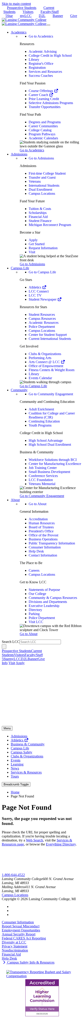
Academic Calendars (43, 138)
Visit (32, 252)
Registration (37, 67)
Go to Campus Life (42, 272)
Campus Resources (42, 318)
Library (34, 59)
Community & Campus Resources (53, 598)
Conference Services (43, 476)
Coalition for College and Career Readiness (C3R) (52, 415)
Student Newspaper (43, 299)
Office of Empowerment (46, 366)
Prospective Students (21, 8)
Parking (34, 614)
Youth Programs (40, 425)
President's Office (41, 531)
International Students (44, 185)
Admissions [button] (19, 154)
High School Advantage (46, 440)
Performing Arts (40, 358)
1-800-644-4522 (13, 875)
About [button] (15, 500)
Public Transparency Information (52, 543)
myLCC (26, 16)
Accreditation (38, 519)
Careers (34, 570)
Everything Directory (61, 844)
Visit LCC (36, 622)
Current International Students (50, 339)
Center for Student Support (48, 335)
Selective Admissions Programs (51, 103)
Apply (33, 240)
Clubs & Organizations (45, 354)
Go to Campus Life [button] (33, 386)
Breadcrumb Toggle (16, 784)
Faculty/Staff (50, 12)
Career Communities (43, 126)
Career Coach (39, 95)
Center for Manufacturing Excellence (55, 464)
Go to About (37, 504)
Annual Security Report (18, 934)
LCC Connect (39, 291)
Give (73, 16)
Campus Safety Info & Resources (30, 962)
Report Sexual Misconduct (20, 926)
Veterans (35, 181)
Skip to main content (16, 4)
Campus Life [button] (20, 268)
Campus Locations (42, 193)
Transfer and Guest (42, 177)
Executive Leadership (44, 606)
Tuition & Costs (40, 209)
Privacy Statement (14, 946)
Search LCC (10, 642)
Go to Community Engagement (51, 394)
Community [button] (19, 390)
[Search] (4, 646)
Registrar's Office (41, 63)
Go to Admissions (41, 158)
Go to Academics (41, 36)
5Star (9, 16)
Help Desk (36, 551)
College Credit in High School (50, 55)
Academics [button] (18, 32)
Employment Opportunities (21, 930)
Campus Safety (21, 752)
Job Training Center (43, 468)
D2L (42, 16)
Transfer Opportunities (44, 107)
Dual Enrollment (40, 189)
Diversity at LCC (14, 942)
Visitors (28, 12)
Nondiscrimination (15, 950)
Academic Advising (43, 51)
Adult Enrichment (41, 409)
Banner (58, 16)
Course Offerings (41, 91)
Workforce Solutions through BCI (53, 460)
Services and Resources (45, 71)
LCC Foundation (41, 480)
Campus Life (20, 748)
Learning (17, 764)
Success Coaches (41, 75)
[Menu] (48, 25)
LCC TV (35, 295)
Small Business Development (49, 472)
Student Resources (42, 314)
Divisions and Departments (48, 602)
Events (15, 760)
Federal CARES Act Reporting (24, 938)
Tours (15, 776)
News (15, 768)
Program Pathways (42, 134)
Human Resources (42, 523)
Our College (37, 594)
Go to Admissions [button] (32, 264)
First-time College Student (47, 173)
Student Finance (40, 221)
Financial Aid (38, 217)
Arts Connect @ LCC (45, 362)
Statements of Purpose (44, 590)
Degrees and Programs (45, 122)
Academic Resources (43, 322)
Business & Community (28, 744)
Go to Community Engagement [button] (42, 496)
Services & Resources (26, 772)
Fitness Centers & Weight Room (51, 370)
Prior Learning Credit (44, 99)
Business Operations (43, 539)
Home (15, 792)
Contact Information (43, 555)
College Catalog (40, 130)
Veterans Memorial (42, 484)
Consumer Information (45, 547)
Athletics (35, 287)
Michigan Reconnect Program (50, 225)
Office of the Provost (43, 535)
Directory (35, 610)
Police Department (42, 326)
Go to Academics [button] (32, 150)
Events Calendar (40, 378)
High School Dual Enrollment (50, 444)
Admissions (19, 736)
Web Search (34, 840)
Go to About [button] (28, 634)
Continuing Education (44, 421)
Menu (7, 728)
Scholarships (38, 213)
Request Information (43, 248)
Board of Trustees (41, 527)
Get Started (37, 244)
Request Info (20, 871)
